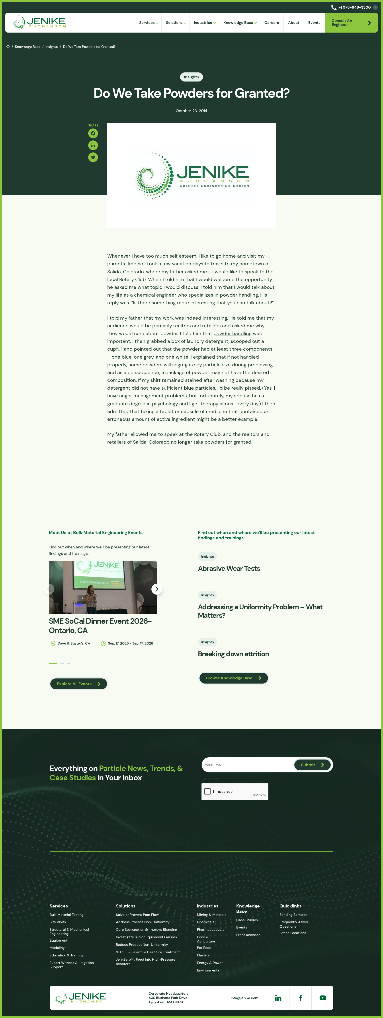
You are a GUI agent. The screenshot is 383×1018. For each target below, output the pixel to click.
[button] (53, 663)
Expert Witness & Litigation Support (72, 965)
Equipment (58, 940)
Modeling (57, 948)
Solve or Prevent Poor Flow (137, 915)
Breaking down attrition (233, 654)
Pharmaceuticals (210, 929)
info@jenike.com (244, 998)
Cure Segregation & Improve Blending (146, 929)
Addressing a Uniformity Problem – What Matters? (260, 611)
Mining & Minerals (211, 915)
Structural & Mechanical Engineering (69, 931)
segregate (183, 365)
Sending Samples (293, 915)
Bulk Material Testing (67, 915)
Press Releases (248, 935)
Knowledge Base (27, 47)
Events (241, 927)
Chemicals (205, 922)
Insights (52, 47)
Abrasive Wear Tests (229, 568)
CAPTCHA (209, 779)
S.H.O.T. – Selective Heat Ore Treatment (148, 952)
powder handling (232, 333)
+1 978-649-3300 (354, 7)
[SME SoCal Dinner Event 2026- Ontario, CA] (103, 587)
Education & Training (66, 955)
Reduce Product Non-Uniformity (142, 944)
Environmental (208, 970)
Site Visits (58, 922)
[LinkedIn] (93, 145)
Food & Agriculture (206, 939)
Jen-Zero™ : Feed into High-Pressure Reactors (145, 961)
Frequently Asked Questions (293, 924)
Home (8, 46)
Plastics (203, 955)
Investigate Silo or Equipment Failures (146, 937)
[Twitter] (93, 157)
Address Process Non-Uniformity (143, 922)
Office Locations (293, 933)
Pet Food (204, 948)
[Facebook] (93, 133)
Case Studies (247, 920)
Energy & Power (210, 963)
